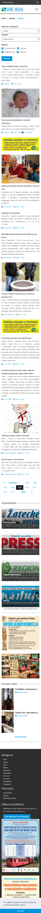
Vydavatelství (7, 793)
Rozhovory (7, 770)
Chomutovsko (9, 48)
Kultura (5, 768)
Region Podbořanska (12, 574)
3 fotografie (28, 132)
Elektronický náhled (9, 798)
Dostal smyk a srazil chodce (13, 459)
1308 (12, 487)
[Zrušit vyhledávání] (37, 2)
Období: (5, 35)
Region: (5, 44)
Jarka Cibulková (8, 315)
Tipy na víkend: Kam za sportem (14, 66)
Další (23, 492)
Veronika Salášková (10, 453)
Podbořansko (9, 52)
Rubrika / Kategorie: (10, 26)
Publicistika (7, 773)
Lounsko (23, 48)
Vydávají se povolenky (11, 213)
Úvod (4, 18)
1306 (35, 483)
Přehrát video (22, 692)
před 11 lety (17, 84)
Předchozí (13, 483)
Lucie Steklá (7, 364)
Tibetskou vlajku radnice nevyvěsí (15, 435)
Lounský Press (9, 548)
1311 (34, 487)
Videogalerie (7, 781)
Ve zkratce (6, 779)
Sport (5, 765)
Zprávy (12, 18)
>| (32, 492)
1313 (12, 492)
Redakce (6, 84)
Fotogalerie (7, 784)
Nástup (6, 600)
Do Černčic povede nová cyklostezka (16, 338)
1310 (27, 487)
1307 (5, 487)
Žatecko (22, 52)
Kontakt (6, 796)
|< (4, 483)
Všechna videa (20, 737)
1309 (20, 487)
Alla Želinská (7, 207)
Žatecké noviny (9, 522)
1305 (27, 483)
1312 (5, 492)
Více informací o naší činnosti (17, 816)
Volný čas (6, 776)
